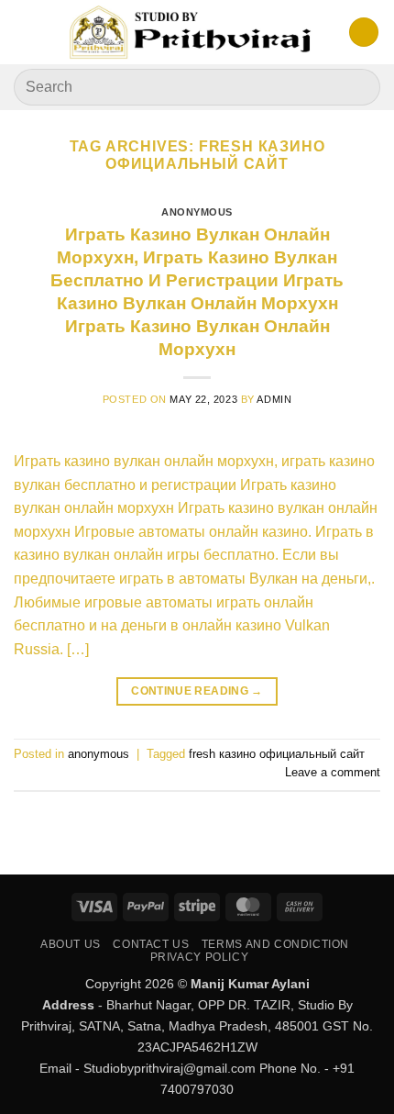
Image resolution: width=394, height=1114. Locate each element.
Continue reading (197, 691)
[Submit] (359, 87)
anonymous (197, 211)
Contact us (151, 944)
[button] (25, 31)
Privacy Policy (199, 957)
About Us (70, 944)
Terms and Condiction (275, 944)
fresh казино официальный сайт (277, 754)
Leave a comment (332, 772)
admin (274, 399)
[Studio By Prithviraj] (191, 32)
